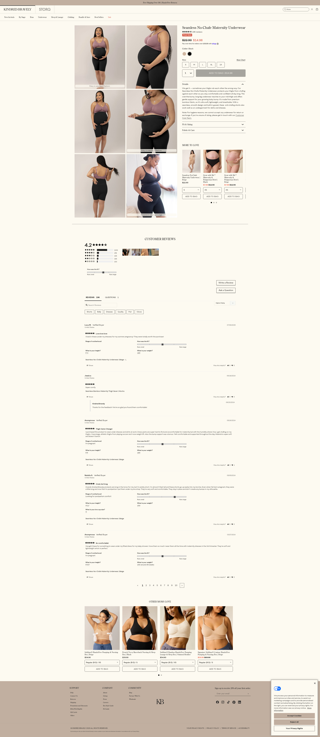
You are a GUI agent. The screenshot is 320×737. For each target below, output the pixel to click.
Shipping (73, 702)
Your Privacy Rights (195, 728)
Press (105, 699)
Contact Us (74, 696)
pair (130, 312)
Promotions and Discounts (79, 706)
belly (99, 312)
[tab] (211, 202)
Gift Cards (73, 712)
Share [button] (91, 365)
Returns (73, 699)
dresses (109, 312)
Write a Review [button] (226, 282)
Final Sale (187, 35)
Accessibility (244, 728)
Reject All (294, 722)
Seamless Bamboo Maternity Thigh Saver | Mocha (105, 391)
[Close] (315, 683)
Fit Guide (106, 709)
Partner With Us (134, 696)
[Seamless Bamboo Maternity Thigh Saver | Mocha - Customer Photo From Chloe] (145, 252)
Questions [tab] (110, 297)
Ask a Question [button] (226, 290)
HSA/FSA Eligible (76, 709)
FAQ (71, 693)
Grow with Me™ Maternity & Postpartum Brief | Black (210, 178)
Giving (105, 696)
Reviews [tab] (90, 297)
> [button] (182, 585)
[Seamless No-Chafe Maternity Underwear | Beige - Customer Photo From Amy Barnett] (136, 252)
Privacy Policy (212, 728)
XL (211, 65)
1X (221, 65)
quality (120, 312)
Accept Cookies (294, 716)
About (105, 693)
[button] (22, 17)
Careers (105, 702)
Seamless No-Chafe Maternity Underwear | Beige (191, 177)
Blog (130, 693)
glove (139, 312)
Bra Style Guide (108, 706)
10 (176, 585)
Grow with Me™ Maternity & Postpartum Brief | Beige (231, 178)
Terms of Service (229, 728)
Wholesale (132, 699)
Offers (72, 715)
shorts (89, 312)
